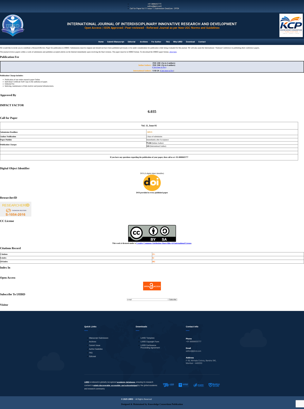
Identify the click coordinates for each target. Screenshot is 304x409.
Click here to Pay (166, 71)
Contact (202, 42)
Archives (144, 42)
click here (173, 52)
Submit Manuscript (115, 42)
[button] (132, 42)
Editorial (131, 42)
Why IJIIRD (177, 42)
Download (190, 42)
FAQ (168, 42)
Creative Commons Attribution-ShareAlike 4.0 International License (163, 243)
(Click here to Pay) (159, 67)
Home (101, 42)
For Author (156, 42)
